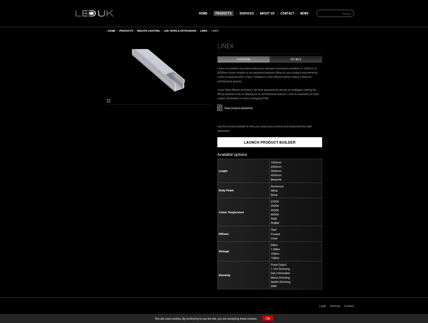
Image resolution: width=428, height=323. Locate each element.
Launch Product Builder (270, 142)
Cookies (349, 306)
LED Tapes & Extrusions (180, 30)
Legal (322, 306)
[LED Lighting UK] (103, 13)
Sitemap (335, 306)
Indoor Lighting (148, 30)
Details (296, 59)
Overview (243, 59)
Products (126, 30)
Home (111, 30)
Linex (203, 30)
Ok (268, 318)
